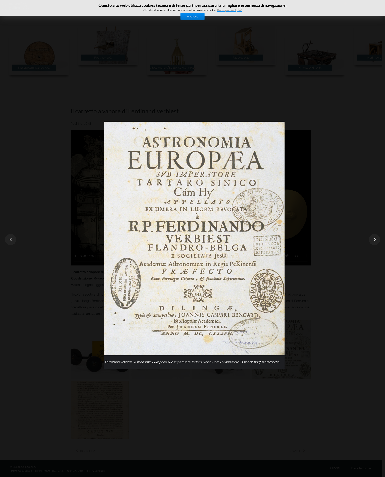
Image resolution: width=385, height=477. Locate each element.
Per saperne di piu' (229, 10)
